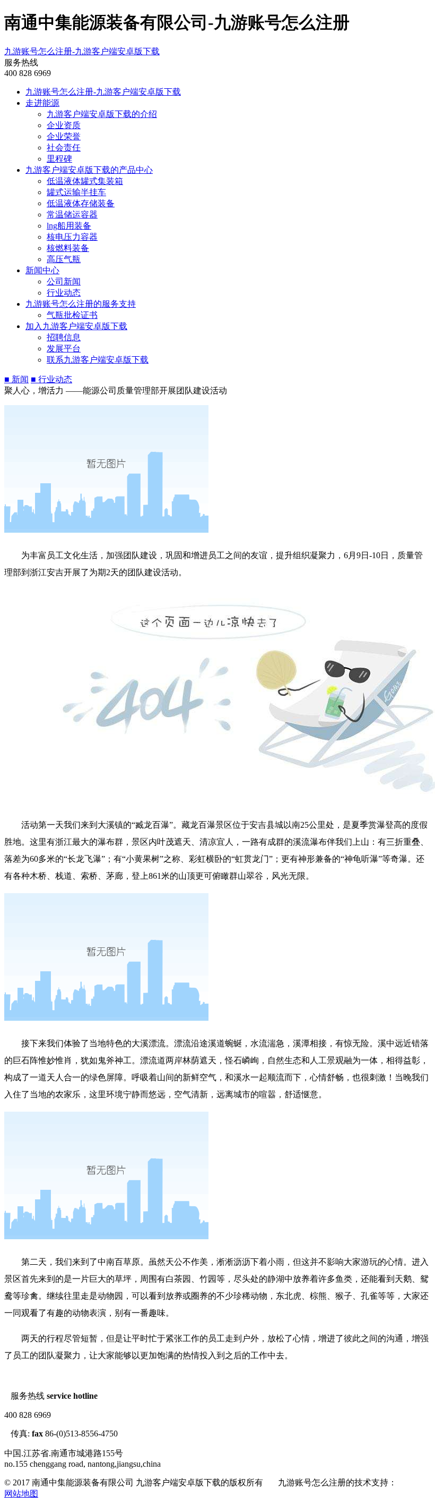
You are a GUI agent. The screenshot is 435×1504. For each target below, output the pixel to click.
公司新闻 (64, 281)
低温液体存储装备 (81, 203)
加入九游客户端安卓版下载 (76, 326)
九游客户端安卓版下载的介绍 (102, 114)
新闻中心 (42, 270)
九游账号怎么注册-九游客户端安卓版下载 (82, 51)
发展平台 (64, 348)
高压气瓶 (64, 259)
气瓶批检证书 (72, 315)
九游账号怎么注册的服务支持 (80, 303)
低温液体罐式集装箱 (85, 181)
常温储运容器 (72, 214)
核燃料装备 (68, 248)
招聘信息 (64, 337)
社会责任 (64, 147)
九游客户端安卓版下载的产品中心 (89, 169)
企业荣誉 (64, 136)
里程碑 (59, 158)
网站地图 (21, 1493)
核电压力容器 (72, 236)
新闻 (16, 379)
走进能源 (42, 102)
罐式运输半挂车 (76, 192)
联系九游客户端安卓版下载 (98, 359)
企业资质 (64, 125)
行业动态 (64, 292)
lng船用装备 (69, 225)
